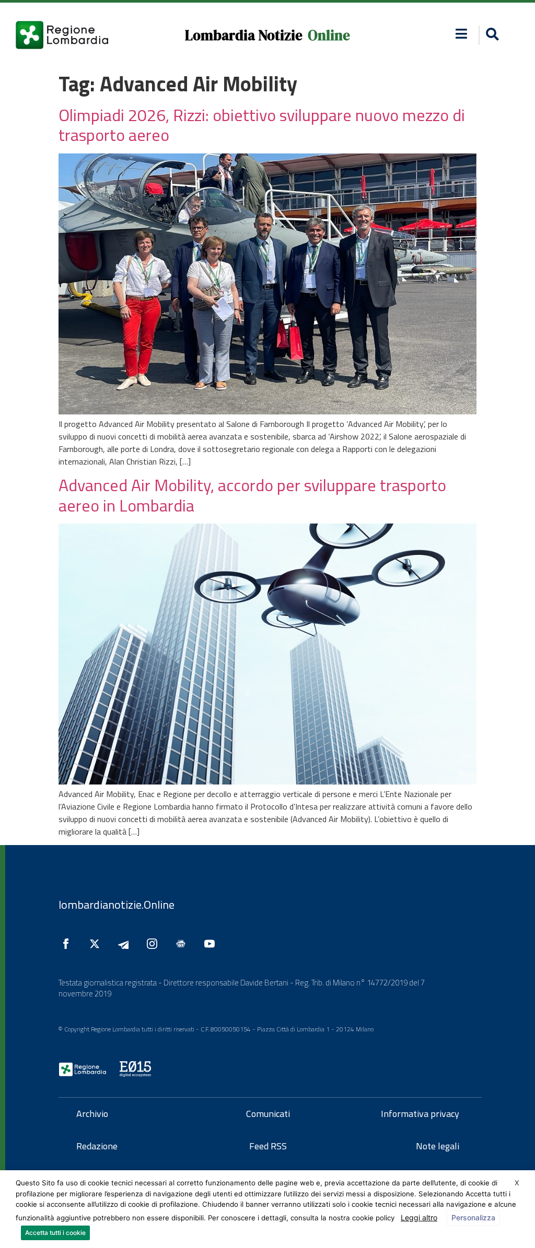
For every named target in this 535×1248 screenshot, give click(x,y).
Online (329, 35)
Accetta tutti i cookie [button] (55, 1233)
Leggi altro (419, 1217)
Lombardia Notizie (244, 35)
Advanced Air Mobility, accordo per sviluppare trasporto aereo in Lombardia (252, 494)
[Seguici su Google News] (183, 943)
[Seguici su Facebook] (68, 943)
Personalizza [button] (473, 1217)
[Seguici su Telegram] (126, 943)
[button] (461, 33)
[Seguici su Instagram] (154, 943)
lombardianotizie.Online (117, 904)
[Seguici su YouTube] (212, 943)
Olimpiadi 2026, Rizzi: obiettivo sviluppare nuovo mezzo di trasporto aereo (262, 124)
